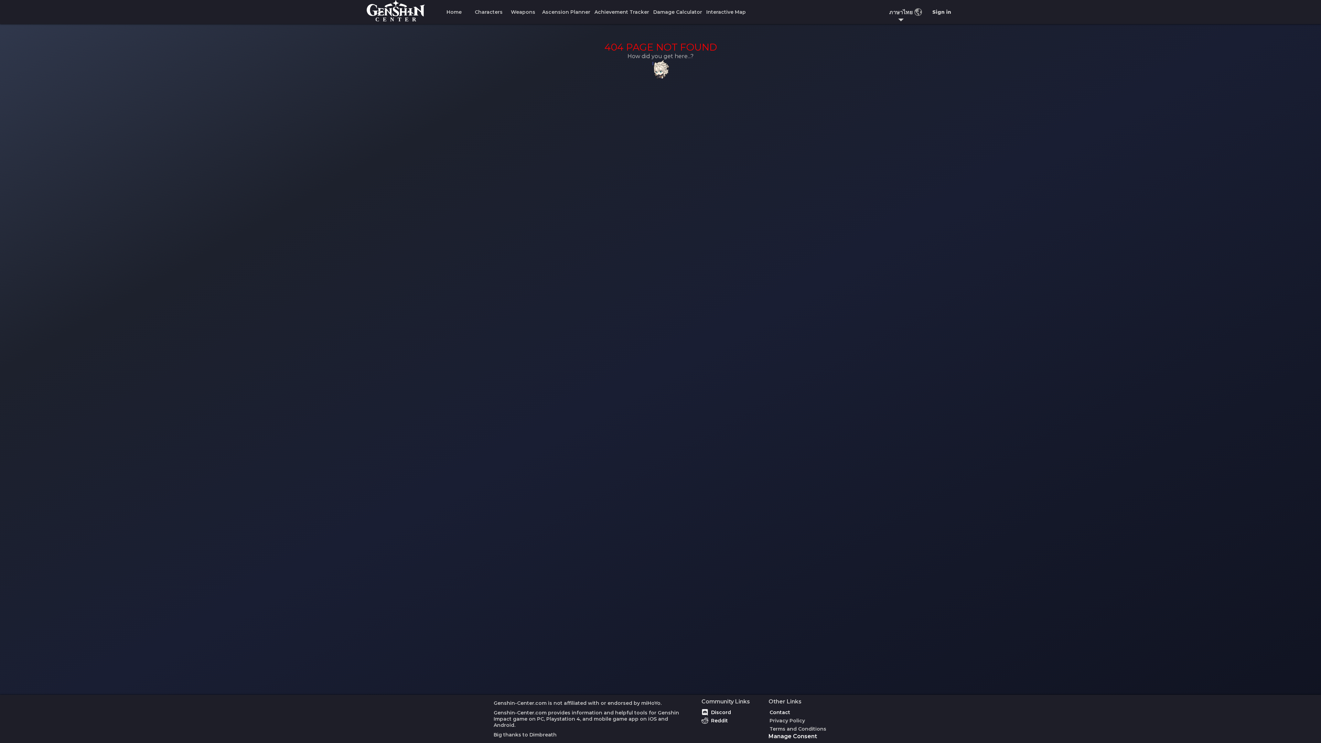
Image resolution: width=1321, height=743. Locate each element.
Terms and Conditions (798, 729)
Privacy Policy (787, 721)
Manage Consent (793, 736)
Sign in (941, 12)
